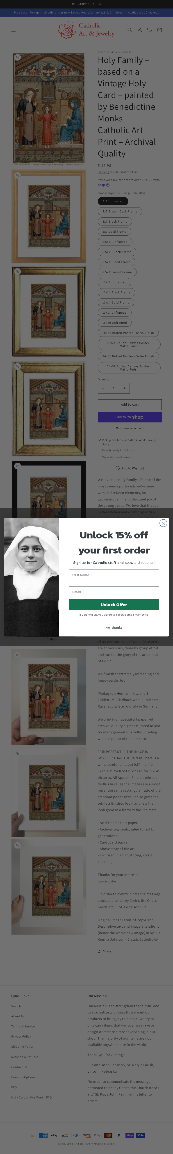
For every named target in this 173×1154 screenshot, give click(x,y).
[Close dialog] (163, 523)
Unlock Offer (114, 604)
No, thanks (113, 627)
